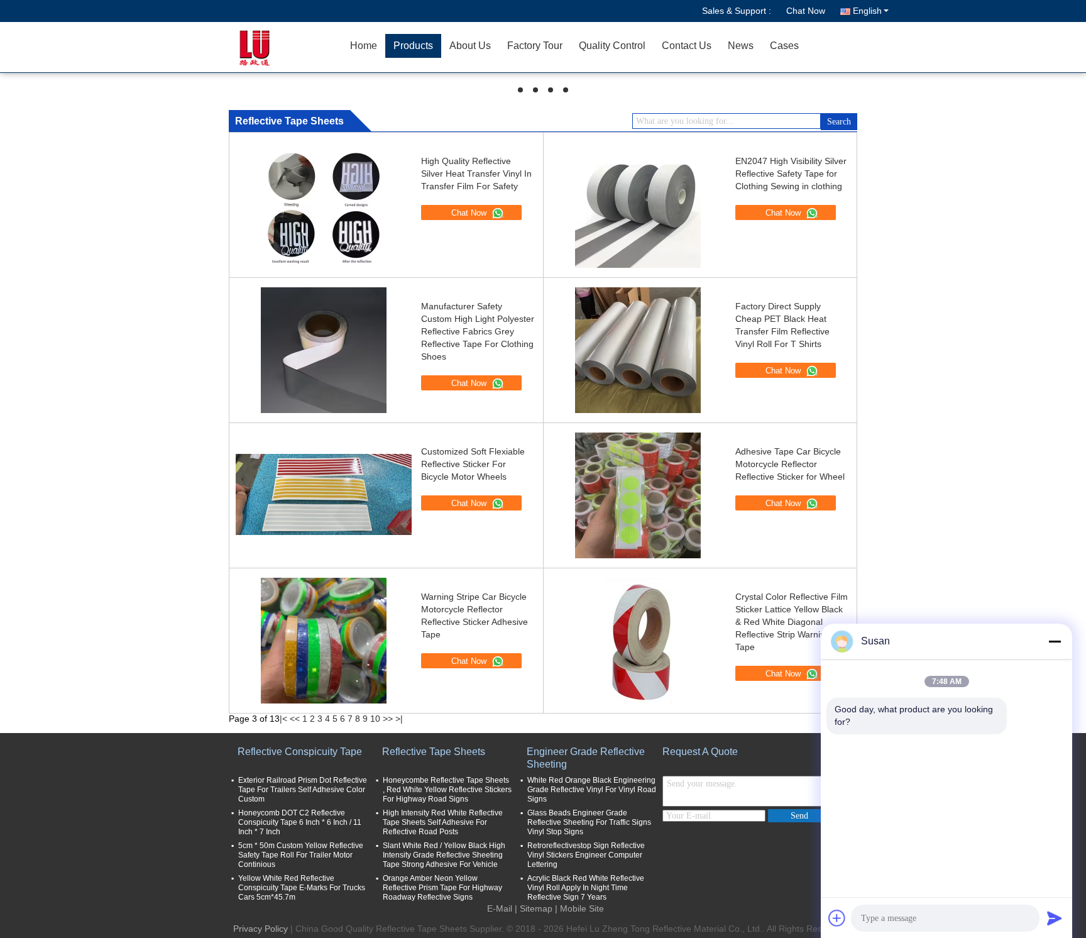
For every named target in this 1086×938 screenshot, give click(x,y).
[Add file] (837, 918)
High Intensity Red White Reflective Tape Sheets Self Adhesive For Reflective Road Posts (443, 822)
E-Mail (499, 908)
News (741, 45)
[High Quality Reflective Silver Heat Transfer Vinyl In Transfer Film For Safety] (324, 206)
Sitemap (536, 908)
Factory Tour (534, 45)
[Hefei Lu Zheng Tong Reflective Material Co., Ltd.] (269, 47)
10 (375, 719)
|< (283, 719)
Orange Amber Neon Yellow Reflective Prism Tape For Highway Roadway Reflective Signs (442, 888)
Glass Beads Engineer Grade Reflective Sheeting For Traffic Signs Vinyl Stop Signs (589, 822)
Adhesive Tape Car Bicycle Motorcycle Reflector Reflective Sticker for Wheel (790, 464)
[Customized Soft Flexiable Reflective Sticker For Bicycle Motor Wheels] (324, 495)
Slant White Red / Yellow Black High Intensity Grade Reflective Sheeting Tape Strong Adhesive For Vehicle (444, 855)
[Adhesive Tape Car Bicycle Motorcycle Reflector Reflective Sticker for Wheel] (638, 496)
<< (295, 719)
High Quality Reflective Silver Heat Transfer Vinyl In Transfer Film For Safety (476, 173)
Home (363, 45)
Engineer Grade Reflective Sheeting (586, 758)
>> (388, 719)
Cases (784, 45)
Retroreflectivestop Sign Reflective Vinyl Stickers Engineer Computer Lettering (586, 855)
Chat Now (805, 11)
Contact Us (686, 45)
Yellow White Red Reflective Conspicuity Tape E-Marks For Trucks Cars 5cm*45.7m (301, 888)
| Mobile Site (579, 908)
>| (399, 719)
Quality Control (612, 45)
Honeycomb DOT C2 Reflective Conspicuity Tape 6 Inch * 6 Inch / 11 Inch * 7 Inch (299, 822)
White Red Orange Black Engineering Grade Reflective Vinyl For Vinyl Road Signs (591, 789)
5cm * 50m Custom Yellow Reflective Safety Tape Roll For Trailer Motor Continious (300, 855)
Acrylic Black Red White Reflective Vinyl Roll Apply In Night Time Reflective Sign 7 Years (585, 888)
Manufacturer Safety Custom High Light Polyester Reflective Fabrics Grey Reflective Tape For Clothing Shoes (477, 331)
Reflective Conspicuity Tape (300, 751)
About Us (470, 45)
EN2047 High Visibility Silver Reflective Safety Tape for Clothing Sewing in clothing (791, 173)
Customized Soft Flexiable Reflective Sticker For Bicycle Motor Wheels (473, 464)
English (867, 11)
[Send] (1055, 918)
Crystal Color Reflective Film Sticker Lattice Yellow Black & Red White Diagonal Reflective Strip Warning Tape (791, 622)
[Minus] (1054, 641)
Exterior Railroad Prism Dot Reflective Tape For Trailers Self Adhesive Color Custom (302, 789)
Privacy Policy (260, 929)
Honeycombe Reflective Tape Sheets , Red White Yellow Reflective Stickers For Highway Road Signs (447, 789)
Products (413, 45)
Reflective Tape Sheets (433, 751)
